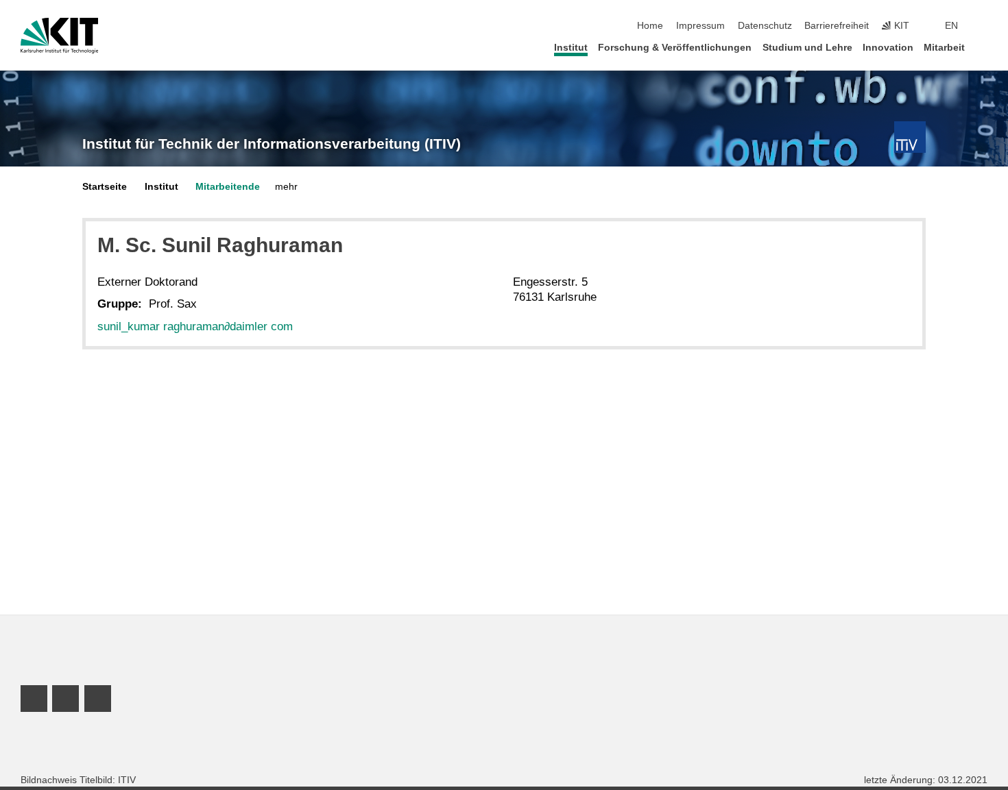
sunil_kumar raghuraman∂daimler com (195, 326)
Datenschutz (765, 26)
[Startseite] (983, 47)
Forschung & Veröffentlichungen (675, 47)
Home (650, 26)
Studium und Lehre (807, 47)
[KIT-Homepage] (59, 35)
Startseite (104, 187)
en (951, 26)
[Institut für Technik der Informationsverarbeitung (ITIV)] (910, 137)
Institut (571, 47)
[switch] (983, 26)
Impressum (700, 26)
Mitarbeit (944, 47)
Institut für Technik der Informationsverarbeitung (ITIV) (271, 144)
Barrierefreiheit (836, 26)
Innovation (888, 47)
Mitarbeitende (227, 187)
